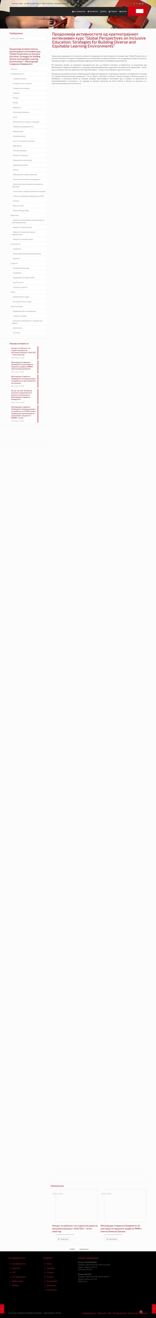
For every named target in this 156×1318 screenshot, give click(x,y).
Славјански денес (19, 79)
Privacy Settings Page (21, 210)
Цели (15, 117)
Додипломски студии (21, 297)
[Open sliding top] (78, 2)
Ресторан (16, 333)
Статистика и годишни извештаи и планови (29, 191)
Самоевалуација (19, 136)
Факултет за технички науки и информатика (24, 233)
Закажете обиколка (20, 155)
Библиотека (17, 328)
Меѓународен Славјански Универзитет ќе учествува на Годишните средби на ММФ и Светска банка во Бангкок (121, 1228)
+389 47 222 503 (47, 3)
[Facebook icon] (134, 4)
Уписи (13, 292)
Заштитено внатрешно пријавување (26, 179)
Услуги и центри (17, 306)
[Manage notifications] (141, 1312)
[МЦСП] (25, 1303)
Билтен (16, 170)
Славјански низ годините (22, 83)
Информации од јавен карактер (25, 174)
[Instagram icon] (143, 4)
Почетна (14, 69)
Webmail (15, 1285)
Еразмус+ (16, 258)
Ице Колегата (18, 282)
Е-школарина (52, 1281)
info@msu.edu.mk (62, 3)
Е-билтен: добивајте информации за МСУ (28, 196)
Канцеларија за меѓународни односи (27, 254)
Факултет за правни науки (23, 239)
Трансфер (50, 1268)
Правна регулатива (20, 165)
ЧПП (13, 1272)
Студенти (14, 263)
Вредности (17, 107)
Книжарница (52, 1290)
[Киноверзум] (60, 1303)
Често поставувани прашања (24, 141)
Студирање (17, 273)
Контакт (16, 201)
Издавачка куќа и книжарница (24, 311)
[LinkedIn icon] (140, 4)
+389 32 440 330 (32, 3)
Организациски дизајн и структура (26, 122)
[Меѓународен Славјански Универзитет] (31, 11)
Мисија (15, 98)
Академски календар (21, 268)
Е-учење (50, 1277)
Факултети (15, 215)
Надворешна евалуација (22, 160)
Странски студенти (20, 287)
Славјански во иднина (21, 88)
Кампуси (16, 93)
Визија (15, 103)
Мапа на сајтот (18, 206)
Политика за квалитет (21, 112)
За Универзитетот (17, 74)
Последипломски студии (22, 302)
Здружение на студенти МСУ (24, 278)
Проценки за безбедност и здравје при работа (27, 322)
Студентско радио (20, 316)
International (15, 244)
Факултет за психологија (22, 227)
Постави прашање (20, 150)
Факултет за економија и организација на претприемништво (28, 221)
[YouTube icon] (137, 4)
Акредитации (18, 131)
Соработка (17, 249)
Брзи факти (17, 146)
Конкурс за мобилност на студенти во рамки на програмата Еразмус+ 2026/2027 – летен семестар (75, 1228)
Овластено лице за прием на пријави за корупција (27, 185)
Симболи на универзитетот (23, 127)
